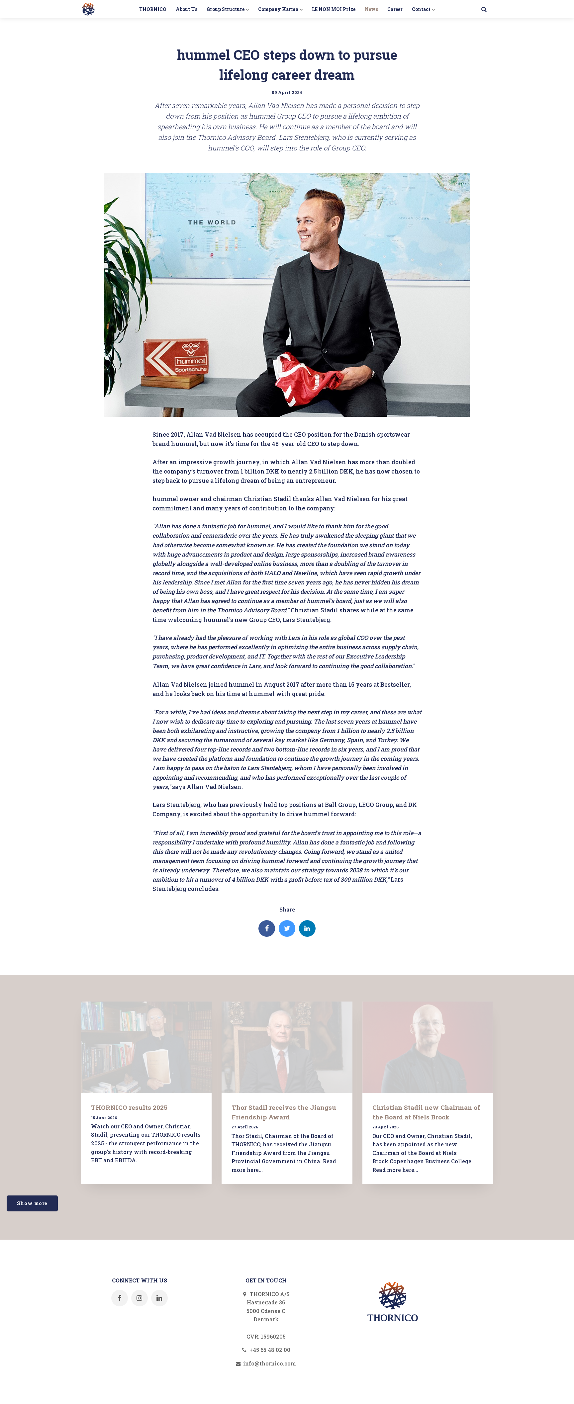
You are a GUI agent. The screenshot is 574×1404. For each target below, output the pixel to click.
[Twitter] (287, 928)
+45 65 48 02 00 (269, 1349)
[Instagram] (139, 1298)
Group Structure (226, 9)
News (371, 9)
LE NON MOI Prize (333, 9)
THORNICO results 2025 (129, 1107)
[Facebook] (266, 928)
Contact (421, 9)
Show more (32, 1203)
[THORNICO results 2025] (146, 1047)
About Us (186, 9)
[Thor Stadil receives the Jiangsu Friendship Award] (287, 1047)
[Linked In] (307, 928)
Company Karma (278, 9)
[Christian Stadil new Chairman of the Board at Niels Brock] (427, 1047)
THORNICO (152, 9)
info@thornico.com (269, 1363)
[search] (484, 9)
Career (395, 9)
